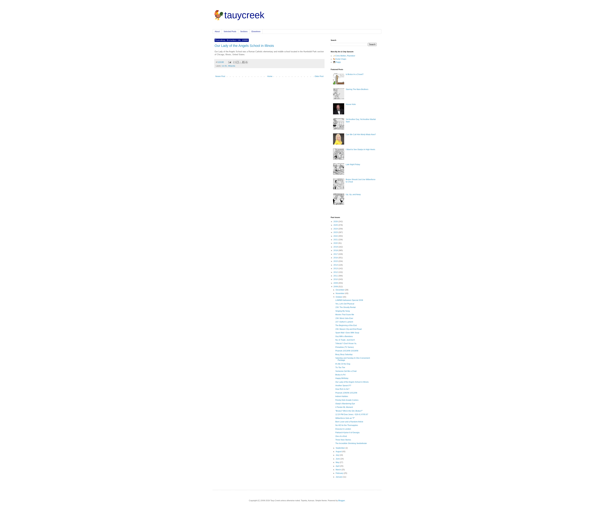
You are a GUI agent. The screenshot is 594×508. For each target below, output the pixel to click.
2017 (336, 254)
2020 (336, 243)
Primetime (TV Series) (344, 347)
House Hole (351, 104)
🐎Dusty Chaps (339, 59)
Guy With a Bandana (344, 336)
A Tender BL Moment (344, 407)
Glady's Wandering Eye (345, 404)
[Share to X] (240, 62)
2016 (336, 258)
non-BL (224, 66)
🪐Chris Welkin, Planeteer (344, 56)
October (339, 297)
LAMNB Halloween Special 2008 (349, 300)
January (339, 477)
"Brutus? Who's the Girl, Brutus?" (349, 411)
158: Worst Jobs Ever (344, 318)
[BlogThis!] (237, 62)
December (340, 290)
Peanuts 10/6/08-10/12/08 (346, 393)
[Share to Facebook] (243, 62)
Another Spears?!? (343, 385)
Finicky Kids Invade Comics (346, 400)
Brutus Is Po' (340, 375)
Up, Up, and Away (353, 194)
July (338, 455)
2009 (336, 283)
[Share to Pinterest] (246, 62)
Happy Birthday (341, 378)
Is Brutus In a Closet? (355, 74)
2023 (336, 232)
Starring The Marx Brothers (357, 89)
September (340, 448)
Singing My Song (342, 311)
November (340, 293)
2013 (336, 268)
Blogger (341, 500)
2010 (336, 279)
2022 (336, 236)
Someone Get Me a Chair (346, 371)
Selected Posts (230, 31)
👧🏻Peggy (337, 62)
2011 (336, 276)
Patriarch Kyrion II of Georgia (347, 432)
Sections (244, 31)
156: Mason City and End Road (348, 329)
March (338, 470)
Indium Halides (341, 396)
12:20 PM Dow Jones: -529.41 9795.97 (351, 414)
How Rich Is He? (342, 389)
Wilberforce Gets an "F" (345, 418)
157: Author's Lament (344, 322)
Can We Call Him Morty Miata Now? (361, 134)
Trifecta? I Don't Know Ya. (346, 343)
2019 (336, 247)
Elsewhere (256, 31)
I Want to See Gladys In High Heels (360, 149)
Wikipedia (231, 66)
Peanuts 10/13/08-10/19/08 (346, 351)
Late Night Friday (353, 164)
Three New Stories (343, 440)
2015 (336, 261)
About (217, 31)
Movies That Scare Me (344, 315)
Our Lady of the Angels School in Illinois (244, 46)
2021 (336, 240)
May (338, 462)
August (339, 451)
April (338, 466)
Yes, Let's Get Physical (344, 304)
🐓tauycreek (238, 15)
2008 (336, 287)
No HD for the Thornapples (346, 425)
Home (269, 76)
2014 (336, 265)
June (338, 459)
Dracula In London (343, 429)
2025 (336, 225)
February (340, 473)
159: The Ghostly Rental (345, 307)
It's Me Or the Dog (342, 364)
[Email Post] (230, 62)
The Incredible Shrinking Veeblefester (351, 443)
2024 (336, 229)
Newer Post (220, 76)
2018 (336, 250)
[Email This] (234, 62)
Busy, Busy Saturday (344, 354)
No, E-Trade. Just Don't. (345, 340)
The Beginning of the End (346, 325)
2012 (336, 272)
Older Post (319, 76)
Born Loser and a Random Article (349, 422)
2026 (336, 221)
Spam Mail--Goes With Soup (347, 333)
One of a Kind (341, 436)
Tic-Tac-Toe (340, 367)
